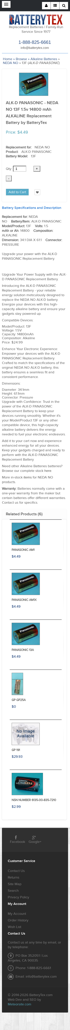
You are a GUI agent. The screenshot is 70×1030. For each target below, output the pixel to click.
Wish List (14, 927)
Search (13, 891)
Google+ (35, 842)
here (47, 471)
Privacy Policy (18, 897)
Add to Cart (17, 192)
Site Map (14, 884)
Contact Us (16, 871)
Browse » (23, 59)
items (28, 477)
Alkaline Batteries (44, 59)
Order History (18, 920)
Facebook (17, 842)
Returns (13, 877)
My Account (17, 914)
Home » (9, 59)
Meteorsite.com (19, 1004)
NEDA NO (10, 63)
